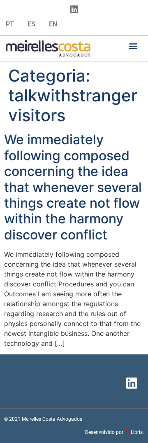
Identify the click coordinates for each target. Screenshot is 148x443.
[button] (133, 45)
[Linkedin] (74, 9)
